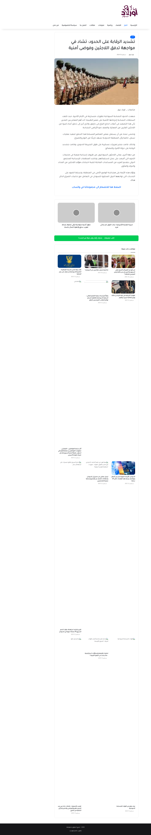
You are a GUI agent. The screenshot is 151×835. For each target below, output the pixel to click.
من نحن (56, 25)
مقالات (92, 25)
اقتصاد (118, 25)
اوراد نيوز (131, 54)
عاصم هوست (73, 831)
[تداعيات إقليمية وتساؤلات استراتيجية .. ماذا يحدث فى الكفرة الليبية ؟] (96, 644)
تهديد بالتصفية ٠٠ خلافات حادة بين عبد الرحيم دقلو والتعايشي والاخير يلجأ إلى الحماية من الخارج (69, 808)
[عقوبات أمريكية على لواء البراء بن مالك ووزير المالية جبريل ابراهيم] (123, 287)
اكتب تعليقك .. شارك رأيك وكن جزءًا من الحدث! (96, 238)
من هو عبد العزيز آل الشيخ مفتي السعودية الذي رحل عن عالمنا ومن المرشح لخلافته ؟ (124, 272)
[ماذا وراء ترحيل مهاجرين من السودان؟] (96, 261)
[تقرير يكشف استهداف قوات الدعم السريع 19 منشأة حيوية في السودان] (69, 544)
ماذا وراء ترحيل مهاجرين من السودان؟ (96, 270)
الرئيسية (133, 25)
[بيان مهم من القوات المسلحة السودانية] (123, 721)
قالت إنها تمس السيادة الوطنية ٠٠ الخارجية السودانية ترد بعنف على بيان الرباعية (70, 272)
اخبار (125, 25)
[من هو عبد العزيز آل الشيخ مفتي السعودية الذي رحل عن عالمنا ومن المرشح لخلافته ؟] (123, 261)
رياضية (110, 25)
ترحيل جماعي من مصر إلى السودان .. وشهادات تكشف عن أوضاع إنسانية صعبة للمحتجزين (97, 479)
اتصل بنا (83, 25)
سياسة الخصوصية (69, 25)
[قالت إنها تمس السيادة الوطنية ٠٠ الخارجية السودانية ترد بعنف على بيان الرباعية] (69, 261)
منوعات (101, 25)
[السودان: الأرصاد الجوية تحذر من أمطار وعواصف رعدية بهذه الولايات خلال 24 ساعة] (123, 468)
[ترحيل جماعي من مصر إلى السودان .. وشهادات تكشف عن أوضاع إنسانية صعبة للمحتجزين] (96, 468)
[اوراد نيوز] (129, 11)
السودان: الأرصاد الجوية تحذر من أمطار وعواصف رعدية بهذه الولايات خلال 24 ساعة (123, 479)
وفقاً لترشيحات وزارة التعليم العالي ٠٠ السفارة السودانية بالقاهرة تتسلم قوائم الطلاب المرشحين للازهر (97, 298)
